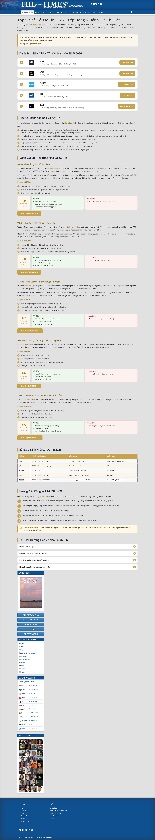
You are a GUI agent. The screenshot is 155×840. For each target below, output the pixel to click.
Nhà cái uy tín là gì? (27, 546)
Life (21, 650)
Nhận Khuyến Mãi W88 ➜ (29, 272)
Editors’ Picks (53, 12)
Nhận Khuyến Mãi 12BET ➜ (30, 438)
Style (22, 666)
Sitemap (53, 818)
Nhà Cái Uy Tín (27, 12)
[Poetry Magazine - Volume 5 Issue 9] (31, 592)
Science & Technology (28, 653)
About (64, 12)
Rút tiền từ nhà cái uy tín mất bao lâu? (34, 560)
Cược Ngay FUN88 (126, 84)
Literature (23, 656)
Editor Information (56, 813)
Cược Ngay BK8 (127, 95)
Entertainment (25, 659)
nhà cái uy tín (38, 24)
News (101, 12)
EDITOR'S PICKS (30, 619)
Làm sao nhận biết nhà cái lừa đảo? (33, 553)
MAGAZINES (39, 12)
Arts (21, 647)
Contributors (89, 12)
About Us (24, 816)
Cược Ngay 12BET (126, 106)
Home (22, 672)
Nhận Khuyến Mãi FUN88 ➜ (30, 331)
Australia (23, 662)
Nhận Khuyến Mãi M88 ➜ (29, 213)
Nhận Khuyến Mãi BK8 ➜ (29, 386)
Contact (23, 811)
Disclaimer (54, 816)
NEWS (31, 629)
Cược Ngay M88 (127, 62)
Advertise (53, 808)
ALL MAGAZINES (31, 614)
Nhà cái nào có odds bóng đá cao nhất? (34, 567)
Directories (75, 12)
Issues (22, 669)
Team (23, 818)
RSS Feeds (26, 821)
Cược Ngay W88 (127, 73)
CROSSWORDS (31, 634)
